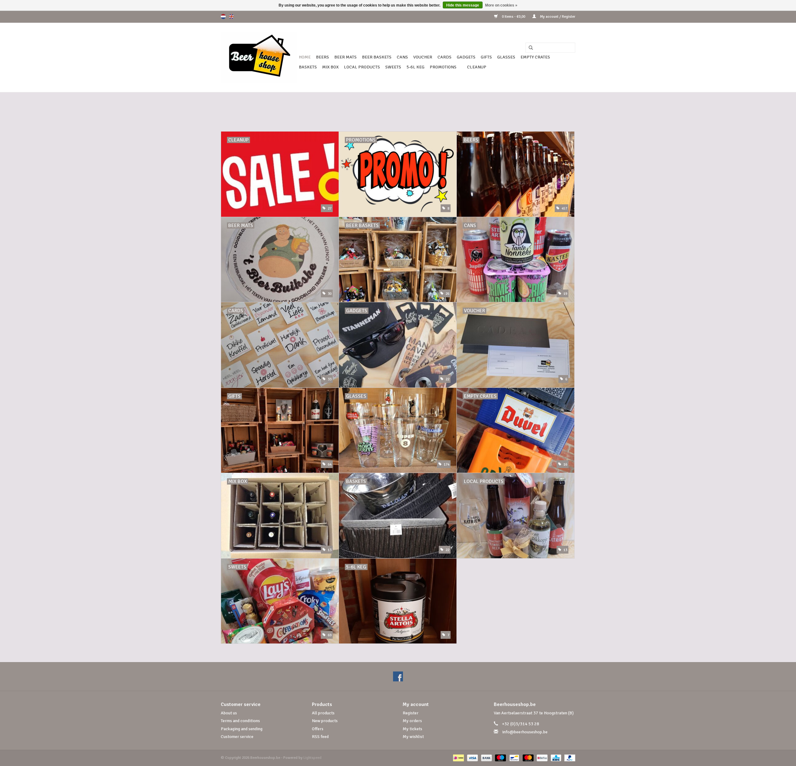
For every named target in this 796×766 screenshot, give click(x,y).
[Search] (528, 48)
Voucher (422, 57)
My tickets (412, 728)
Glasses (506, 57)
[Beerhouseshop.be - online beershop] (259, 57)
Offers (317, 728)
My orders (412, 720)
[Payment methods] (458, 757)
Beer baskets (376, 57)
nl (223, 16)
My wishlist (413, 736)
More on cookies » (501, 5)
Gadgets (466, 57)
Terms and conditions (240, 720)
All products (323, 713)
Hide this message (462, 5)
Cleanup (476, 67)
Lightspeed (312, 757)
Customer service (237, 736)
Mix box (330, 67)
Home (305, 57)
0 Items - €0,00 (513, 16)
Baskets (308, 67)
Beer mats (345, 57)
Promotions (443, 67)
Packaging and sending (241, 728)
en (231, 16)
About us (229, 713)
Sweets (393, 67)
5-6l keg (415, 67)
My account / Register (557, 16)
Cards (444, 57)
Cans (402, 57)
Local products (362, 67)
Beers (322, 57)
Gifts (486, 57)
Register (411, 713)
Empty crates (535, 57)
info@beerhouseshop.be (525, 732)
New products (325, 720)
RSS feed (320, 736)
